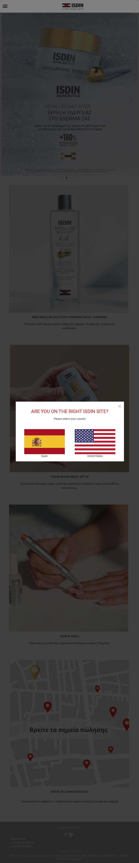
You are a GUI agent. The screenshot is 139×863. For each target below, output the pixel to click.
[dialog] (69, 431)
